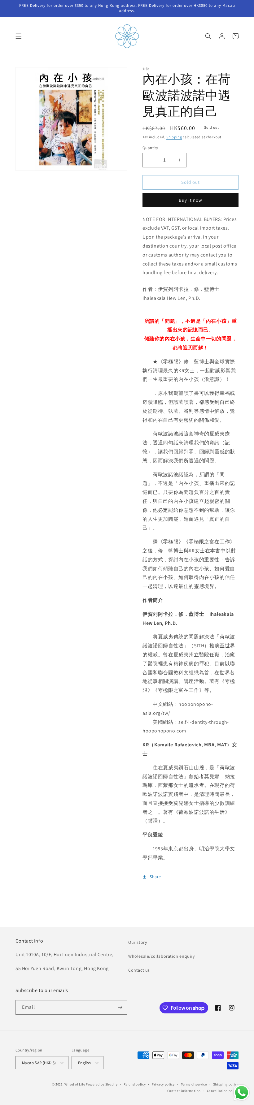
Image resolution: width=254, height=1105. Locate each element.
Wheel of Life (74, 1084)
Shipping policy (226, 1084)
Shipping (174, 137)
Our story (137, 942)
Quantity (150, 147)
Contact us (139, 970)
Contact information (184, 1091)
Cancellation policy (223, 1091)
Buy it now (190, 200)
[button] (18, 36)
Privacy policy (163, 1084)
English (84, 1062)
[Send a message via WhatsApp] (241, 1092)
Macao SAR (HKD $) (39, 1062)
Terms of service (194, 1084)
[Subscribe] (120, 1007)
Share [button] (155, 876)
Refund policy (135, 1084)
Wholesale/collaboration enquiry (161, 956)
